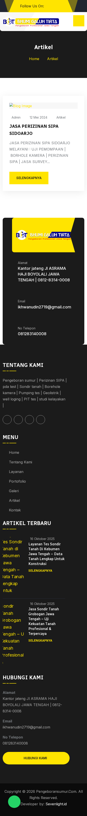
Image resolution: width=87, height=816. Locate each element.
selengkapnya (28, 178)
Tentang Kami (20, 462)
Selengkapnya (40, 571)
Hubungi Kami (35, 758)
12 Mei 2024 (38, 117)
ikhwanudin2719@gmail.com (44, 307)
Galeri (14, 491)
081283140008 (32, 333)
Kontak (15, 510)
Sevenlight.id (55, 804)
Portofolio (17, 481)
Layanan (16, 471)
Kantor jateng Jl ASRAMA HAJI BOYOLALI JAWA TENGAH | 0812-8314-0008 (44, 274)
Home (34, 58)
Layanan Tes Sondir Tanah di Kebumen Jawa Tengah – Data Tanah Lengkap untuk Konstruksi (46, 554)
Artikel (61, 117)
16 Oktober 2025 (42, 539)
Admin (16, 117)
